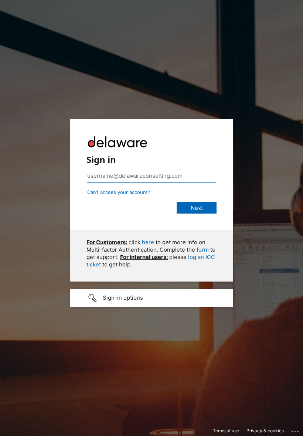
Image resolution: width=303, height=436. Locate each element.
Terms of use (226, 430)
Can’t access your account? (118, 192)
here (148, 242)
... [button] (295, 429)
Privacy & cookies (265, 430)
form (203, 249)
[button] (151, 298)
